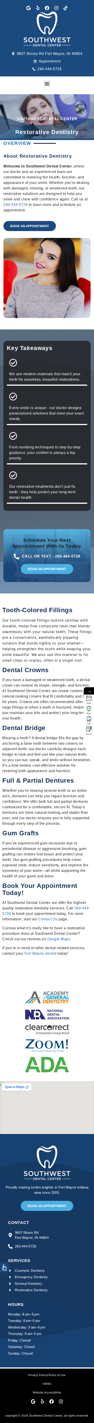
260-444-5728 (15, 205)
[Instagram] (56, 8)
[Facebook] (47, 8)
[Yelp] (38, 8)
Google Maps (58, 939)
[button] (47, 83)
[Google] (28, 8)
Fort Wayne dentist (40, 953)
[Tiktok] (65, 8)
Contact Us (47, 919)
